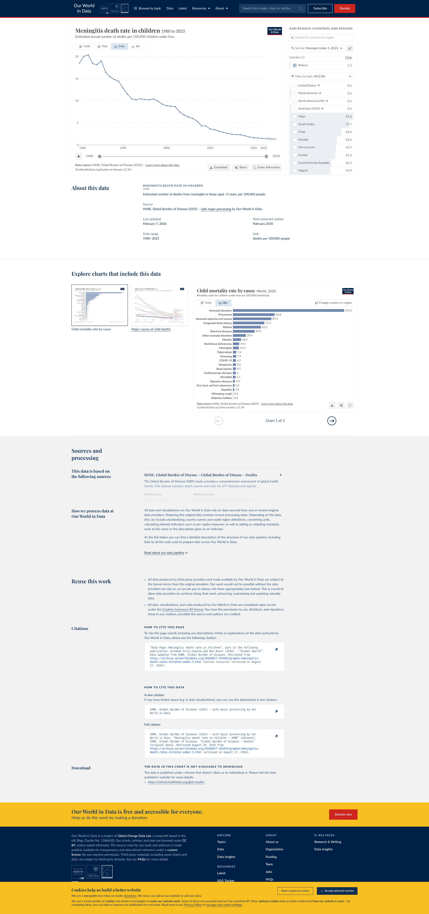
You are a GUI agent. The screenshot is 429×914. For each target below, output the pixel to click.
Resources (199, 8)
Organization (274, 849)
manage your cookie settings (224, 904)
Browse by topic (150, 8)
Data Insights (226, 857)
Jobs (269, 872)
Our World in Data (84, 8)
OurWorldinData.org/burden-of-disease (98, 169)
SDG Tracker (225, 880)
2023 (276, 156)
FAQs (141, 859)
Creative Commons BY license (182, 609)
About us (272, 842)
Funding (271, 857)
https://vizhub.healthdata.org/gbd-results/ (176, 782)
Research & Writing (327, 842)
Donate (345, 8)
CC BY (127, 169)
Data (169, 8)
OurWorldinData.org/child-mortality (216, 407)
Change (335, 302)
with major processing (216, 209)
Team (269, 864)
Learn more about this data (162, 165)
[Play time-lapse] (78, 156)
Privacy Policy (193, 904)
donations (130, 896)
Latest (183, 8)
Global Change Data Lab (134, 836)
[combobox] (272, 8)
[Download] (332, 405)
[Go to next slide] (331, 420)
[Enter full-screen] (350, 405)
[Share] (341, 405)
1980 (89, 156)
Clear (348, 57)
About (219, 8)
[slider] (99, 156)
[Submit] (300, 8)
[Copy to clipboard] (272, 649)
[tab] (85, 46)
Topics (221, 842)
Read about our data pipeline (164, 552)
